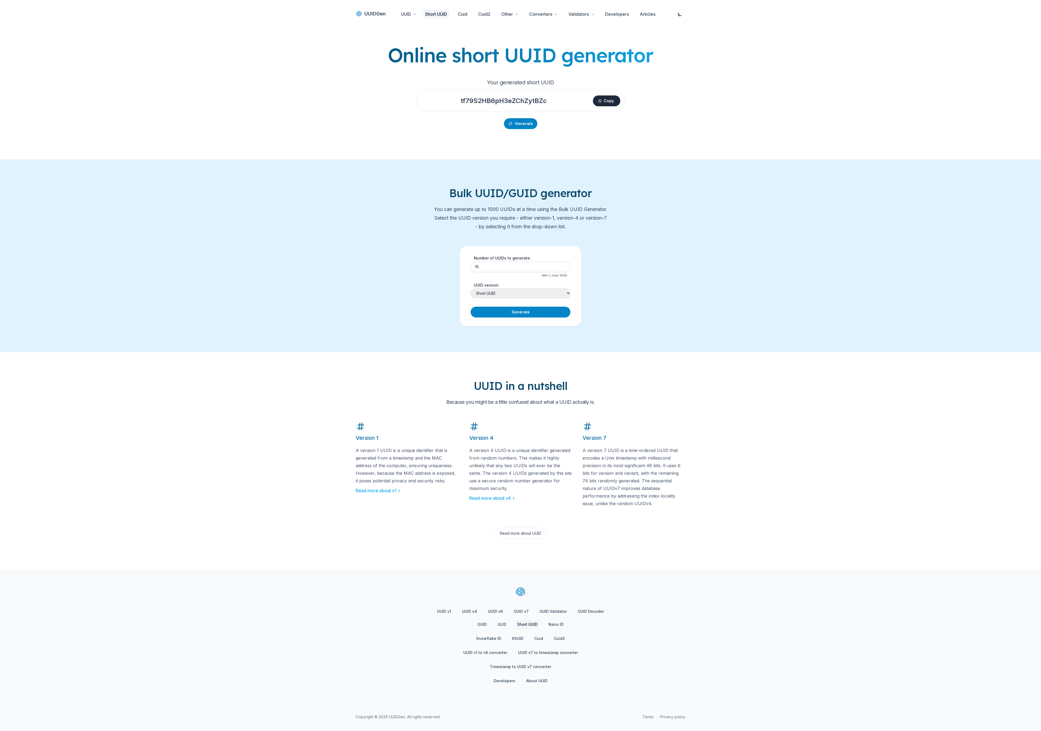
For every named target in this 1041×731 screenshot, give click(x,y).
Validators (578, 14)
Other (507, 14)
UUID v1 (444, 611)
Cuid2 (484, 14)
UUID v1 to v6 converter (485, 652)
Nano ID (556, 624)
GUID (482, 624)
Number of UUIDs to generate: (502, 258)
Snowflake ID (488, 638)
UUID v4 (469, 611)
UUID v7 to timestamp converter (548, 652)
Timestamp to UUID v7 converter (520, 666)
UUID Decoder (591, 611)
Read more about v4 (490, 498)
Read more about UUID (520, 533)
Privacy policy (672, 716)
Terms (648, 716)
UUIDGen (375, 14)
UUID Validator (553, 611)
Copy (609, 100)
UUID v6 (495, 611)
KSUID (517, 638)
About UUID (537, 680)
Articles (648, 14)
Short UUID (436, 14)
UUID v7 (521, 611)
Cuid (462, 14)
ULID (502, 624)
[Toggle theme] (679, 14)
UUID (406, 14)
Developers (617, 14)
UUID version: (486, 285)
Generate (524, 123)
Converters (540, 14)
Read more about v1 (376, 490)
